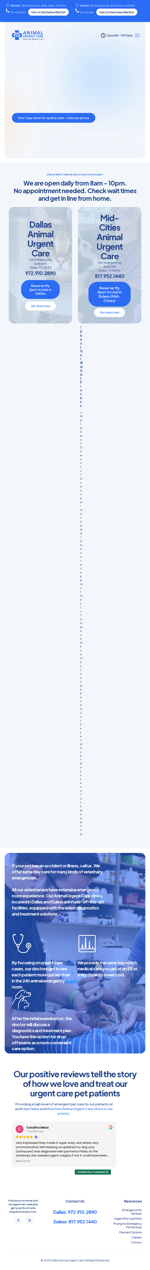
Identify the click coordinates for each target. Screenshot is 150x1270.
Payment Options (130, 1232)
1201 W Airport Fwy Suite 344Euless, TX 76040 (109, 266)
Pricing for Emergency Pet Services (127, 1225)
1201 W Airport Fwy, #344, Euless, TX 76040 (107, 5)
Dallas (34, 1109)
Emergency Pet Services (132, 1211)
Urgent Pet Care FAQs (128, 1218)
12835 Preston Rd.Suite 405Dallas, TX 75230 (40, 263)
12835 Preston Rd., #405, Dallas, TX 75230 (38, 5)
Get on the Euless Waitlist (116, 12)
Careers (137, 1237)
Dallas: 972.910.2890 (75, 1212)
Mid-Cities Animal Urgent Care (109, 236)
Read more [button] (23, 1161)
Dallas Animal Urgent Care (40, 238)
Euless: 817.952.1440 (75, 1221)
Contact (136, 1242)
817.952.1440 (87, 12)
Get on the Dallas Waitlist (48, 12)
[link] (55, 126)
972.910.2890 (18, 12)
